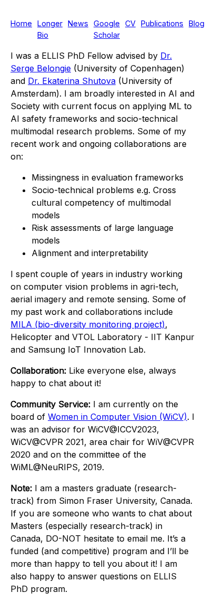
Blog (196, 23)
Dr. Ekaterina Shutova (72, 81)
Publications (162, 23)
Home (21, 23)
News (78, 23)
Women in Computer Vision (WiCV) (117, 416)
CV (130, 23)
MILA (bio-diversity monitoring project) (88, 324)
